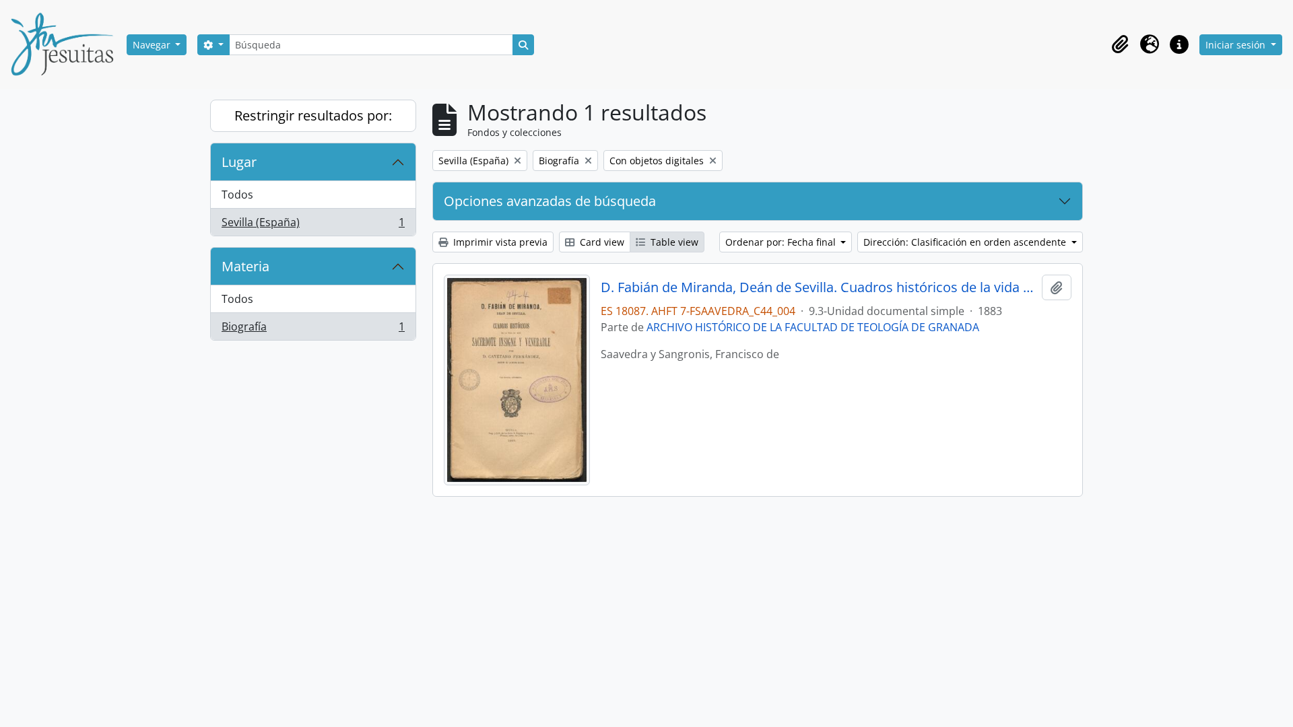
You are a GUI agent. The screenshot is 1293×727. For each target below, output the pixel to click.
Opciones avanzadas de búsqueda (550, 201)
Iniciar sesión (1236, 44)
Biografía (313, 329)
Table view (673, 242)
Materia (245, 266)
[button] (1120, 44)
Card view (600, 242)
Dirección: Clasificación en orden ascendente (966, 242)
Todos (237, 194)
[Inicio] (67, 44)
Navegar (153, 44)
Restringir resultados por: (313, 115)
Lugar (239, 162)
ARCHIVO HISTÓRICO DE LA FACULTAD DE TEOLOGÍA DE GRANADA (812, 327)
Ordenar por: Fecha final (781, 242)
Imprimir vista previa (499, 242)
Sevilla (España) (313, 225)
